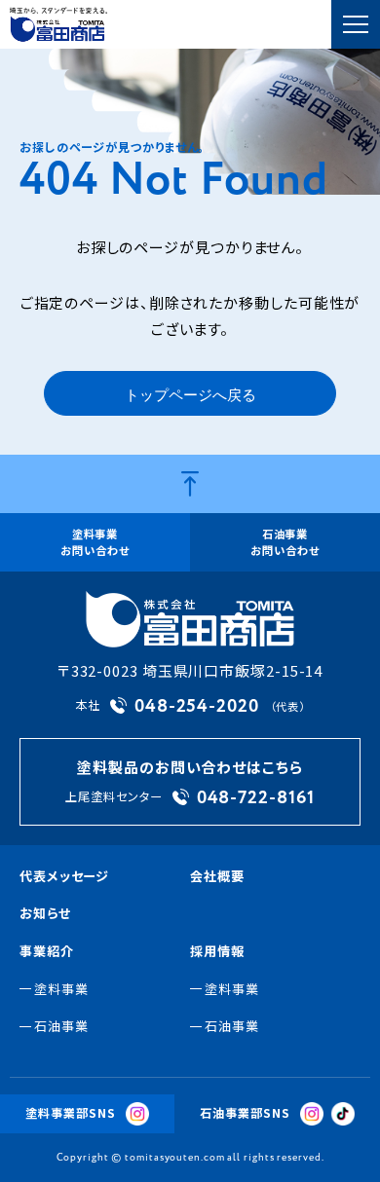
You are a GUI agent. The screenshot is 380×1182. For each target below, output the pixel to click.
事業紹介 (46, 951)
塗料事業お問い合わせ (94, 542)
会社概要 (217, 876)
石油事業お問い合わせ (284, 542)
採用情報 (217, 951)
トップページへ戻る (190, 396)
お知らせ (45, 913)
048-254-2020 (196, 706)
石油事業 (61, 1025)
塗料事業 (61, 988)
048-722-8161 (256, 797)
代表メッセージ (64, 876)
